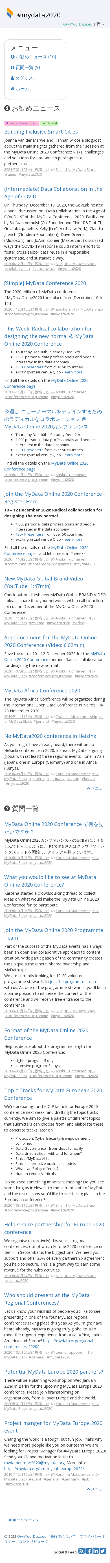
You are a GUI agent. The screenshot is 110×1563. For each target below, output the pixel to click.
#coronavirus (43, 268)
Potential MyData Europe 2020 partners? (53, 1371)
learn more (73, 372)
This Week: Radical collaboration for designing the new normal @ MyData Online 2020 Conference (49, 336)
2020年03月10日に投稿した (26, 1205)
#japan (73, 778)
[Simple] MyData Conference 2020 (45, 283)
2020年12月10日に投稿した (26, 309)
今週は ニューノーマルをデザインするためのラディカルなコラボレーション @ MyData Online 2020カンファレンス (53, 419)
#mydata (36, 622)
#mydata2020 (39, 14)
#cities (10, 174)
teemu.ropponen (70, 1352)
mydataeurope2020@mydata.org (34, 1462)
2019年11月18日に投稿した (26, 716)
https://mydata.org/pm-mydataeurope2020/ (44, 1468)
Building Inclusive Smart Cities (41, 131)
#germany (56, 778)
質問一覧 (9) (27, 67)
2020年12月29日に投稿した (26, 263)
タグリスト (26, 78)
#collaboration (17, 268)
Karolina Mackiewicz (73, 773)
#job (85, 1479)
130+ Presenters (29, 366)
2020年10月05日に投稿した (26, 857)
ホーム (22, 89)
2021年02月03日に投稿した (26, 169)
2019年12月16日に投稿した (26, 1474)
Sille (59, 169)
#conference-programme (26, 313)
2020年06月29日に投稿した (26, 1070)
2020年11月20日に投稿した (26, 559)
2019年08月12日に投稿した (26, 773)
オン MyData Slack (80, 169)
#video (78, 622)
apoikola (63, 309)
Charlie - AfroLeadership (76, 716)
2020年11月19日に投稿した (26, 618)
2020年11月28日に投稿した (26, 391)
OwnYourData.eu (32, 1536)
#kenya (88, 778)
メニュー (98, 788)
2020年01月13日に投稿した (26, 1403)
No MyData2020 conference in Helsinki (51, 736)
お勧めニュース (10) (35, 57)
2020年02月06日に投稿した (26, 1352)
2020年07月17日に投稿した (26, 1010)
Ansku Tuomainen (71, 391)
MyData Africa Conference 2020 (42, 690)
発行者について (63, 1536)
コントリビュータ (33, 1541)
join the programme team (73, 981)
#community (15, 563)
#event (35, 1479)
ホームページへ (25, 1519)
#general (41, 721)
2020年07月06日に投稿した (26, 671)
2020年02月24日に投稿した (26, 1275)
